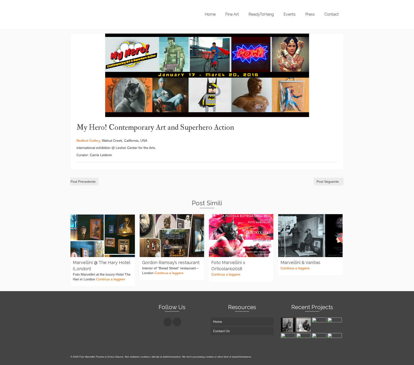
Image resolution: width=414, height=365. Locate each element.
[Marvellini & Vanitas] (310, 235)
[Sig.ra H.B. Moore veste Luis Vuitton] (304, 340)
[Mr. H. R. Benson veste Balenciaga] (335, 325)
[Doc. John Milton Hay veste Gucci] (335, 340)
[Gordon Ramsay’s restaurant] (172, 235)
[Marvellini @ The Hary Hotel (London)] (102, 235)
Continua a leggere (110, 279)
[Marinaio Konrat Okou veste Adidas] (320, 340)
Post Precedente (83, 181)
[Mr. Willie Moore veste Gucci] (288, 340)
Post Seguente (327, 181)
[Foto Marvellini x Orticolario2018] (241, 235)
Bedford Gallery (88, 140)
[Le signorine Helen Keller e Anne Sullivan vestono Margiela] (304, 325)
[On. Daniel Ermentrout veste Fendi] (320, 325)
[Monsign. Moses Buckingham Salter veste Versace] (288, 325)
